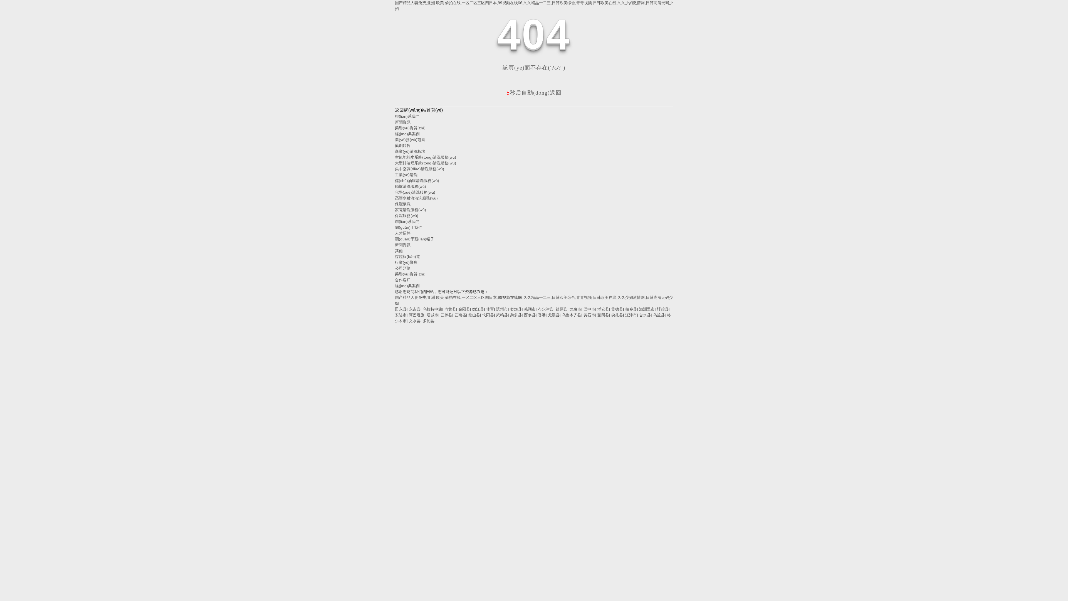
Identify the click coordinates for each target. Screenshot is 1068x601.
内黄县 (450, 309)
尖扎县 (617, 315)
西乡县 (530, 315)
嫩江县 (478, 309)
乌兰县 (659, 315)
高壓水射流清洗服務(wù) (416, 198)
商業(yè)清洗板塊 (410, 151)
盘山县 (474, 315)
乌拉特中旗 (432, 309)
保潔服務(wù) (406, 215)
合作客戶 (403, 280)
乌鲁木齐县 (571, 315)
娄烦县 (516, 309)
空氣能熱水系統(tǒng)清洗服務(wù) (425, 157)
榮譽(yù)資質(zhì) (410, 128)
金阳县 (464, 309)
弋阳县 (488, 315)
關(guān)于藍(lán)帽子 (414, 239)
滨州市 (502, 309)
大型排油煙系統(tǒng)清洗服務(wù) (425, 163)
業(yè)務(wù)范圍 (410, 139)
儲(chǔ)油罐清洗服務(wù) (417, 180)
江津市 (631, 315)
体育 (490, 309)
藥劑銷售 (403, 145)
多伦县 (428, 321)
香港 (542, 315)
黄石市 (589, 315)
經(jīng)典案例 (407, 134)
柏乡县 (631, 309)
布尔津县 (545, 309)
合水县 (645, 315)
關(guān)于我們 (408, 227)
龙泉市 (575, 309)
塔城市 (432, 315)
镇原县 (561, 309)
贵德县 (617, 309)
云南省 (460, 315)
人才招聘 (403, 233)
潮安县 (603, 309)
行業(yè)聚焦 (406, 262)
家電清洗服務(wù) (410, 210)
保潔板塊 (403, 204)
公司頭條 (403, 268)
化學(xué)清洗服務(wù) (415, 192)
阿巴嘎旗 (416, 315)
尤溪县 (554, 315)
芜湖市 (530, 309)
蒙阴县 (603, 315)
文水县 (415, 321)
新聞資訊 (403, 122)
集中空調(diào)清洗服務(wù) (419, 169)
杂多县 (516, 315)
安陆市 (401, 315)
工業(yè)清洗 (406, 175)
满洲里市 (647, 309)
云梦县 (446, 315)
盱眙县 (663, 309)
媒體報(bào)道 (407, 256)
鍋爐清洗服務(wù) (410, 186)
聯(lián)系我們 (407, 116)
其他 (399, 250)
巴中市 (589, 309)
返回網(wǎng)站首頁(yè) (419, 110)
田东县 (401, 309)
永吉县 (415, 309)
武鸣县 (502, 315)
